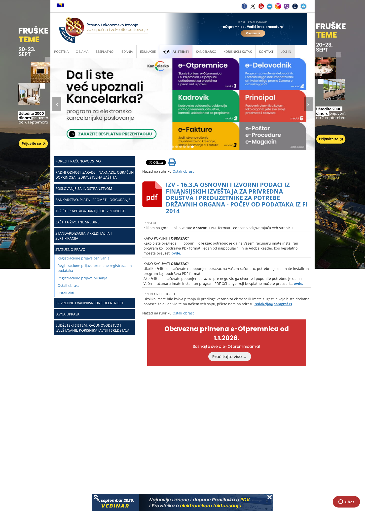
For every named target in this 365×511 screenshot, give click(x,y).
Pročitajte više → (229, 356)
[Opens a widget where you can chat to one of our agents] (346, 502)
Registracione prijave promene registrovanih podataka (95, 268)
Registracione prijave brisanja (82, 278)
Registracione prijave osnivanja (84, 258)
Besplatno (104, 51)
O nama (82, 51)
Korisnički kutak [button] (237, 51)
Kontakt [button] (266, 51)
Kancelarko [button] (206, 51)
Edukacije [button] (148, 51)
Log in (286, 51)
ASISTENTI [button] (181, 51)
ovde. (176, 253)
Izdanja (127, 51)
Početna (61, 51)
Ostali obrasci (69, 285)
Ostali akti (66, 293)
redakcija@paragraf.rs (273, 304)
